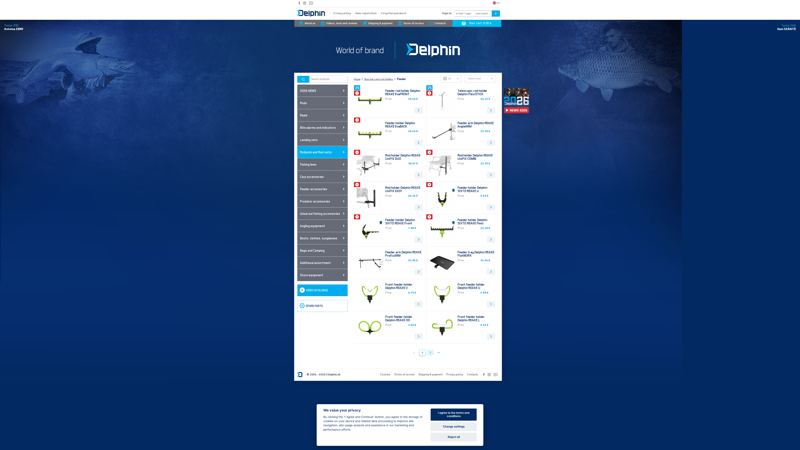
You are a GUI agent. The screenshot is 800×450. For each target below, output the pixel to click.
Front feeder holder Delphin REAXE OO (398, 318)
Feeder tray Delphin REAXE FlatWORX (476, 254)
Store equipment (311, 275)
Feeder (401, 79)
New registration (366, 13)
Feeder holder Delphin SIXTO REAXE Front (400, 221)
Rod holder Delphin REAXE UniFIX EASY (402, 189)
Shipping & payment (380, 23)
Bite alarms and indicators (318, 127)
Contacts (440, 23)
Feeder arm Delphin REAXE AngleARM (476, 124)
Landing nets (309, 140)
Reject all (454, 437)
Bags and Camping (312, 250)
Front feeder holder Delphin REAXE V (398, 286)
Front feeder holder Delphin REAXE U (471, 286)
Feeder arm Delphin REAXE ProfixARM (403, 254)
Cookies (385, 374)
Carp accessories (312, 177)
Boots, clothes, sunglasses (318, 238)
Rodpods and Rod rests (316, 152)
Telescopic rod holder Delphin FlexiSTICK (472, 92)
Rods (303, 103)
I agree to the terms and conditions (453, 414)
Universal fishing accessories (320, 213)
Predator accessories (315, 201)
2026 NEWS (308, 90)
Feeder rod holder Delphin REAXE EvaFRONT (402, 92)
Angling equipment (312, 226)
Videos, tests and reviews (341, 23)
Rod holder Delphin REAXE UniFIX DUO (402, 157)
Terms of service (413, 23)
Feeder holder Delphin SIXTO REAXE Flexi (472, 221)
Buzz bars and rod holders (378, 79)
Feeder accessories (313, 189)
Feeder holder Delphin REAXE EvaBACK (400, 124)
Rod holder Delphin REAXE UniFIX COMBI (475, 157)
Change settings (454, 426)
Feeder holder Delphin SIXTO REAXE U (472, 189)
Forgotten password (393, 13)
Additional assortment (315, 263)
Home (357, 79)
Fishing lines (308, 164)
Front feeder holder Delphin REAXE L (471, 318)
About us (310, 23)
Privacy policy (342, 13)
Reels (304, 115)
